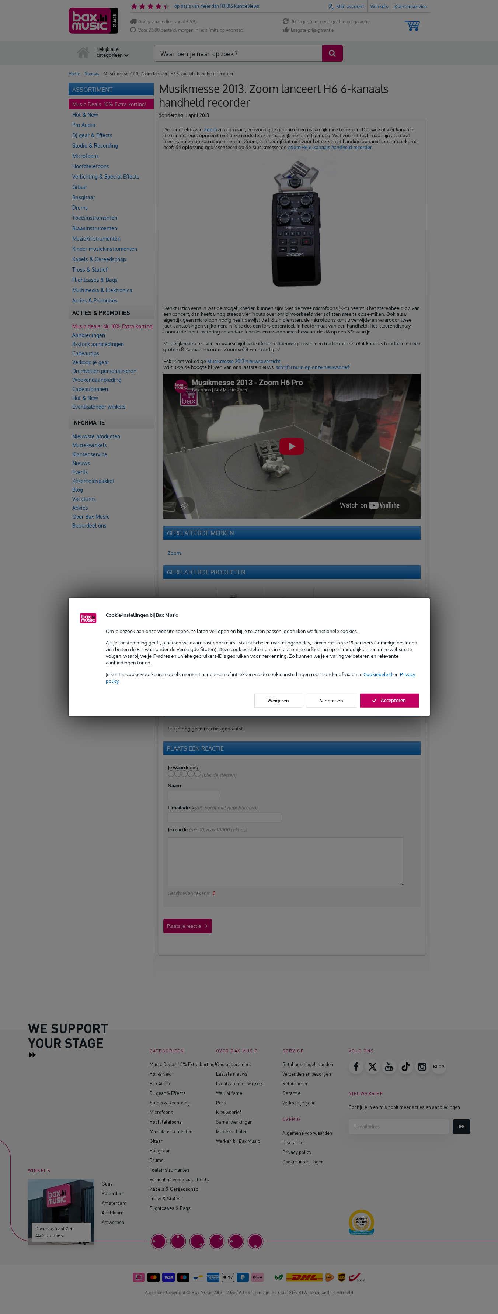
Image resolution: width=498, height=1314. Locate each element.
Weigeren (278, 700)
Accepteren (393, 700)
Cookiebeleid (377, 674)
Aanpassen (331, 700)
